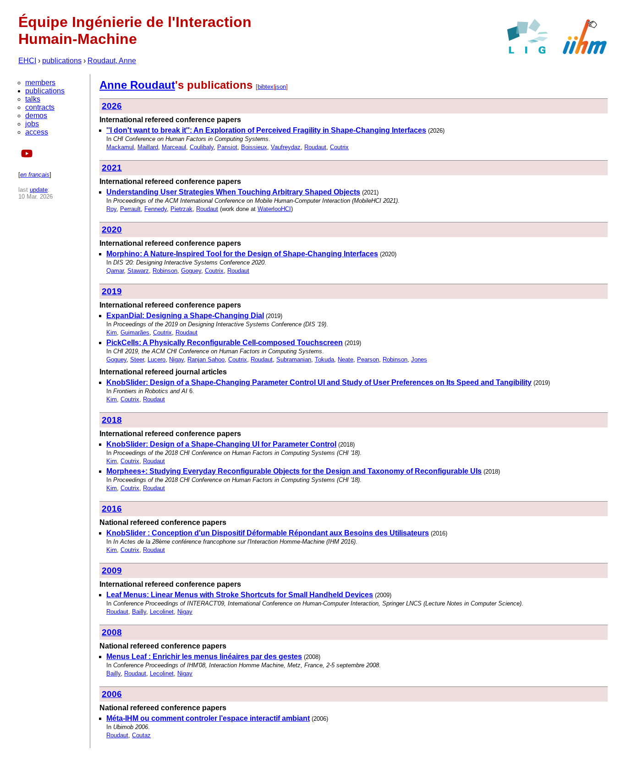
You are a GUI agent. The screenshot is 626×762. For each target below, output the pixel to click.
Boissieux (254, 147)
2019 (112, 291)
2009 (112, 570)
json (280, 86)
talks (32, 99)
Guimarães (135, 332)
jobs (32, 124)
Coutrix (339, 147)
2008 (112, 632)
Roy (111, 208)
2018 (112, 420)
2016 (112, 508)
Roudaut (315, 147)
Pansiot (227, 147)
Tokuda (324, 359)
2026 (112, 106)
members (40, 82)
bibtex (266, 86)
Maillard (147, 147)
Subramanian (293, 359)
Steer (137, 359)
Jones (419, 359)
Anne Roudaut (137, 85)
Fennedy (155, 208)
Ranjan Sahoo (206, 359)
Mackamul (120, 147)
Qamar (115, 270)
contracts (40, 107)
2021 (112, 168)
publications (62, 61)
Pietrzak (181, 208)
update (39, 189)
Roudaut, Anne (112, 61)
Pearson (368, 359)
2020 (112, 229)
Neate (345, 359)
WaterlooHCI (274, 208)
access (36, 132)
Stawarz (138, 270)
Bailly (139, 611)
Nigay (176, 359)
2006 (112, 694)
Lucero (156, 359)
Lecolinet (162, 611)
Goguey (191, 270)
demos (36, 115)
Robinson (165, 270)
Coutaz (141, 735)
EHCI (27, 61)
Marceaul (174, 147)
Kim (111, 332)
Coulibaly (202, 147)
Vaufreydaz (286, 147)
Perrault (130, 208)
